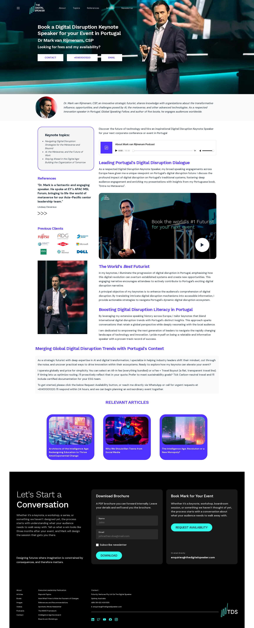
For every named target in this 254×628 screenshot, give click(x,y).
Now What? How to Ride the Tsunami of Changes (58, 598)
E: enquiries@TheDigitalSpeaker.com (106, 607)
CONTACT (50, 57)
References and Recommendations (53, 602)
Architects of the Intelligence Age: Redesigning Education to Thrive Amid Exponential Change (69, 452)
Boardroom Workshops (48, 619)
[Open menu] (18, 8)
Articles (110, 8)
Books (18, 598)
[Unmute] (200, 151)
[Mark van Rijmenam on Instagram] (116, 619)
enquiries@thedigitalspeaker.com (193, 557)
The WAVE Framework (47, 611)
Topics (76, 8)
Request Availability (192, 527)
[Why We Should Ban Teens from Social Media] (127, 431)
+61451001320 (82, 57)
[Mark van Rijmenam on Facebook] (110, 619)
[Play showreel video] (157, 226)
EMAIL (111, 57)
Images (19, 602)
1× (195, 151)
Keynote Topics (44, 594)
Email (101, 532)
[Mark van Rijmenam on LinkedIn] (92, 619)
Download (109, 555)
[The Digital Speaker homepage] (37, 8)
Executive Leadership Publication (52, 590)
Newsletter (127, 8)
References (93, 8)
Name (102, 518)
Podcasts (20, 611)
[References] (42, 216)
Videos (19, 607)
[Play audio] (116, 151)
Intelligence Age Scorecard (49, 615)
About (62, 8)
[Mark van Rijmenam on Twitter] (98, 619)
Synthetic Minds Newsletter (49, 607)
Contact (144, 8)
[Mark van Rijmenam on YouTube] (104, 619)
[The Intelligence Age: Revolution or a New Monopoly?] (183, 431)
